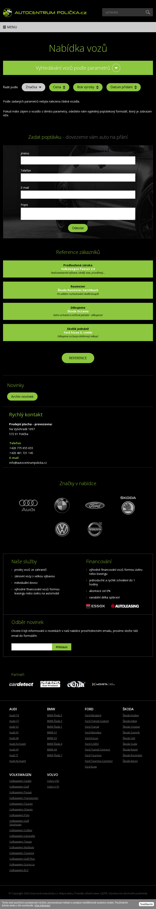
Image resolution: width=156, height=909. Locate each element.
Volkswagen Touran (21, 803)
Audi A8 (13, 738)
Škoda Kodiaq (131, 715)
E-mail (25, 188)
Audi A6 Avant (17, 761)
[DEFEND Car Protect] (50, 686)
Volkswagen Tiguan (20, 841)
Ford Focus (91, 738)
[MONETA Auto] (103, 685)
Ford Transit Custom (97, 721)
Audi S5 (13, 726)
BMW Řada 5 (54, 721)
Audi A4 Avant (17, 744)
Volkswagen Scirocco (22, 864)
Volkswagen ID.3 (18, 870)
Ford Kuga (91, 766)
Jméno (25, 153)
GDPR (103, 893)
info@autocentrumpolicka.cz (28, 463)
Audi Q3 (14, 715)
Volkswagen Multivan (21, 847)
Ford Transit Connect (97, 749)
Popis (24, 205)
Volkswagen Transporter (23, 798)
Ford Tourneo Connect (99, 761)
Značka (31, 87)
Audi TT (13, 755)
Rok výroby (85, 87)
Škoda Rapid (130, 749)
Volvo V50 (53, 781)
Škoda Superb (131, 732)
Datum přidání (121, 87)
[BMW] (62, 505)
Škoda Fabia (130, 721)
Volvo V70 (53, 786)
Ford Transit (92, 726)
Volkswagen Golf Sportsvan (19, 822)
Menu (12, 27)
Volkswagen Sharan (21, 809)
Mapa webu (66, 893)
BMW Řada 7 (54, 755)
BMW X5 (52, 738)
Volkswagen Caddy (20, 781)
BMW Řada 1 (54, 726)
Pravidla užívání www (86, 893)
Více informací (42, 905)
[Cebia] (76, 686)
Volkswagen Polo (19, 815)
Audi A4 (13, 749)
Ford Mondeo (93, 732)
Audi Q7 (14, 721)
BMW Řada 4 (54, 744)
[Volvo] (94, 529)
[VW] (62, 529)
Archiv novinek (22, 396)
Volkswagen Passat (20, 792)
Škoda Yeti (129, 738)
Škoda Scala (130, 744)
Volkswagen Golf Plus (22, 859)
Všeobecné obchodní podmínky (127, 893)
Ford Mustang (93, 715)
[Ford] (94, 505)
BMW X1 (52, 732)
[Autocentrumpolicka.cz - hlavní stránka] (45, 12)
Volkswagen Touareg (21, 853)
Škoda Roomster (132, 755)
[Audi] (29, 505)
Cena (57, 87)
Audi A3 (13, 732)
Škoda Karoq (130, 761)
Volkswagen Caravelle (22, 836)
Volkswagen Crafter (20, 830)
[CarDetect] (21, 685)
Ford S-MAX (92, 744)
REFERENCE (78, 358)
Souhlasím (146, 904)
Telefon (26, 170)
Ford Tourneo (93, 755)
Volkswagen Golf (19, 786)
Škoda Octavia (131, 726)
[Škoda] (127, 505)
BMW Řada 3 (54, 715)
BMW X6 (52, 749)
